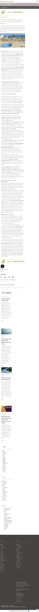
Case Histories (19, 562)
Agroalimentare (5, 463)
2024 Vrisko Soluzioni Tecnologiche (7, 605)
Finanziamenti (5, 482)
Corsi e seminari (5, 487)
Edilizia (4, 464)
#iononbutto (6, 525)
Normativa (4, 483)
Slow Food (5, 526)
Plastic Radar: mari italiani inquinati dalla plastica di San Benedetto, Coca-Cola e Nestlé (6, 420)
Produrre (4, 7)
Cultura (4, 455)
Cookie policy (18, 601)
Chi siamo (4, 498)
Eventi (4, 486)
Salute (4, 451)
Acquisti (2, 553)
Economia (4, 467)
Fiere (3, 488)
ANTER (5, 529)
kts (4, 516)
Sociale (4, 456)
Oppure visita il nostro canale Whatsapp (7, 279)
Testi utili (4, 484)
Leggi (2, 320)
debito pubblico (6, 524)
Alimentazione (5, 452)
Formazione (4, 492)
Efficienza (4, 471)
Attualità (4, 460)
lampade (5, 519)
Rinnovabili (4, 469)
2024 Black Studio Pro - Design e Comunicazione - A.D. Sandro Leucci (13, 606)
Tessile (4, 465)
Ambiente (2, 17)
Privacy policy (18, 598)
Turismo (4, 453)
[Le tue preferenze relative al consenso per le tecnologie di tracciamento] (37, 610)
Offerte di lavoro (5, 491)
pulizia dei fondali (7, 509)
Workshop (4, 489)
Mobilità (2, 555)
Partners (4, 499)
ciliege (5, 510)
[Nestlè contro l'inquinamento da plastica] (12, 40)
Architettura (4, 466)
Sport (3, 454)
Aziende (5, 17)
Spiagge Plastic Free (7, 508)
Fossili (4, 470)
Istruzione (5, 527)
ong (4, 511)
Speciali (4, 494)
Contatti (4, 500)
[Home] (7, 1)
